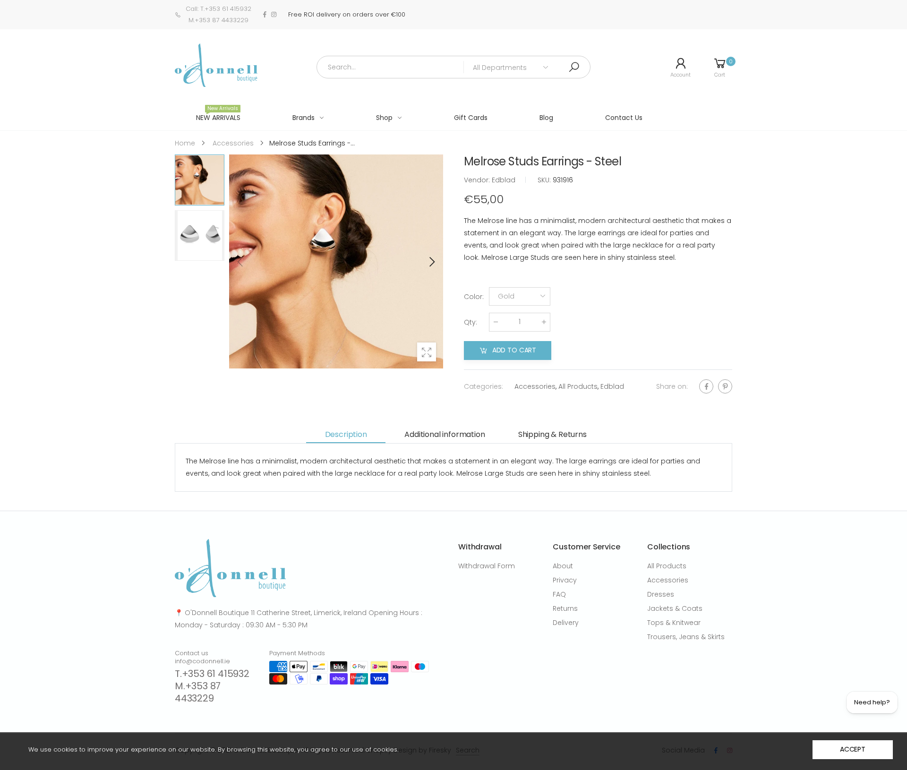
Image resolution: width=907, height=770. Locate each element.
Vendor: (478, 180)
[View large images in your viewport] (426, 351)
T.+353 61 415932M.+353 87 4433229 (212, 686)
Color (474, 296)
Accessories (535, 386)
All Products (578, 386)
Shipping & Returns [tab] (552, 434)
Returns (565, 608)
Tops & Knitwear (674, 622)
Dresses (660, 594)
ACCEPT (852, 749)
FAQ (559, 594)
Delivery (566, 622)
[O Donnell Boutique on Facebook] (264, 14)
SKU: (545, 180)
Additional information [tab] (444, 434)
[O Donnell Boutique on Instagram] (273, 14)
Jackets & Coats (674, 608)
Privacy (565, 580)
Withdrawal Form (486, 566)
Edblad (612, 386)
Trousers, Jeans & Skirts (686, 637)
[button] (431, 261)
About (563, 566)
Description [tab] (346, 434)
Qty (470, 322)
